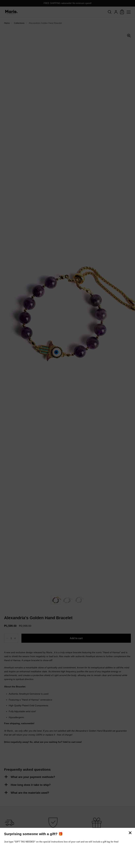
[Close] (130, 833)
